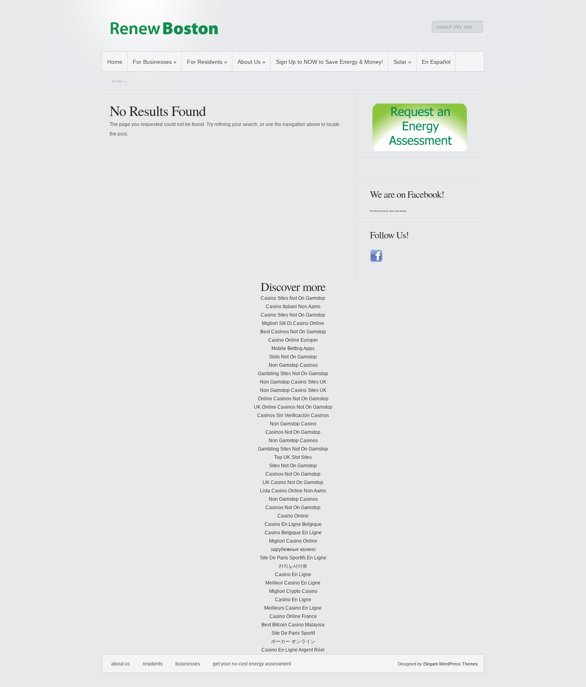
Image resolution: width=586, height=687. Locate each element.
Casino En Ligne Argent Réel (293, 650)
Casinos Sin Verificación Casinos (293, 415)
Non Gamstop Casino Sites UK (293, 382)
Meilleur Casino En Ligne (293, 583)
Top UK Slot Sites (293, 457)
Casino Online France (293, 616)
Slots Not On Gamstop (293, 357)
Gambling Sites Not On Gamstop (293, 373)
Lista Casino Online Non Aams (293, 491)
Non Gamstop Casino (293, 424)
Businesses (187, 664)
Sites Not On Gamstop (293, 465)
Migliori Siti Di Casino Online (293, 323)
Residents (153, 664)
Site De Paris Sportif (293, 633)
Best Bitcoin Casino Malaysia (293, 625)
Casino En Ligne (293, 574)
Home (114, 62)
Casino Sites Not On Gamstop (293, 298)
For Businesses (155, 62)
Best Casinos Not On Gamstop (293, 332)
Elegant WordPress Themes (450, 663)
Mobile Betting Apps (293, 348)
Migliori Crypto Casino (293, 591)
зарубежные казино (293, 549)
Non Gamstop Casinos (293, 365)
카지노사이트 (293, 566)
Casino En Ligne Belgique (293, 524)
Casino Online (293, 516)
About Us (251, 62)
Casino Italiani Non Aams (293, 306)
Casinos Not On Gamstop (293, 432)
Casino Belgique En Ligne (293, 532)
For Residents (207, 62)
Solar (402, 62)
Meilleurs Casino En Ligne (293, 608)
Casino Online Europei (293, 340)
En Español (436, 62)
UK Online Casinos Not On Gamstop (293, 407)
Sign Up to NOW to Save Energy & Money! (329, 62)
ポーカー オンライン (293, 641)
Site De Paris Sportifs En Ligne (293, 558)
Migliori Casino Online (293, 541)
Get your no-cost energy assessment (252, 664)
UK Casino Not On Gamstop (293, 482)
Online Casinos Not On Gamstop (293, 399)
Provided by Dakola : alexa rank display (388, 211)
